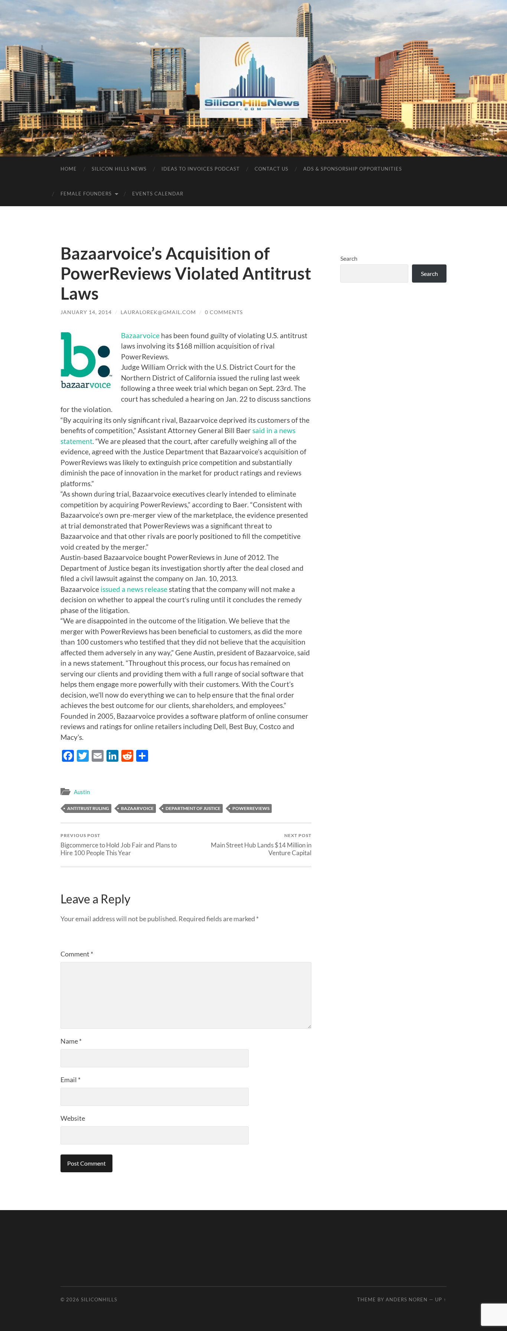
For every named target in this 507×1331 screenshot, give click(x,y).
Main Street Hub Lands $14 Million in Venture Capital (261, 844)
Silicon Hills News (119, 169)
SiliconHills (99, 1299)
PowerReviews (250, 808)
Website (72, 1118)
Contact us (271, 169)
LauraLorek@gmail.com (158, 312)
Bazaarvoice (140, 335)
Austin (82, 791)
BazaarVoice (137, 808)
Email (70, 1079)
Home (68, 169)
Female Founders (86, 194)
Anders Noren (407, 1299)
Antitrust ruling (88, 808)
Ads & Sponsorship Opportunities (352, 169)
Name (71, 1041)
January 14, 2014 (86, 312)
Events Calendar (157, 194)
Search (348, 258)
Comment (76, 954)
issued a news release (134, 589)
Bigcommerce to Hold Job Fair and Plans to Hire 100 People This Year (118, 844)
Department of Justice (193, 808)
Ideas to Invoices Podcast (200, 169)
